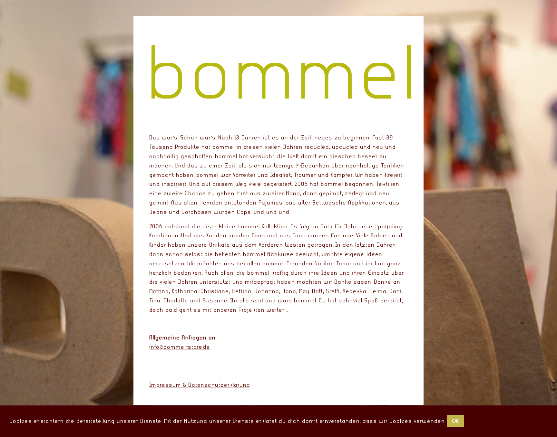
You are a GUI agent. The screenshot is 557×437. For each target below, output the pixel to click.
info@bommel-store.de (180, 347)
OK (455, 421)
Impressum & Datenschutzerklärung (200, 385)
